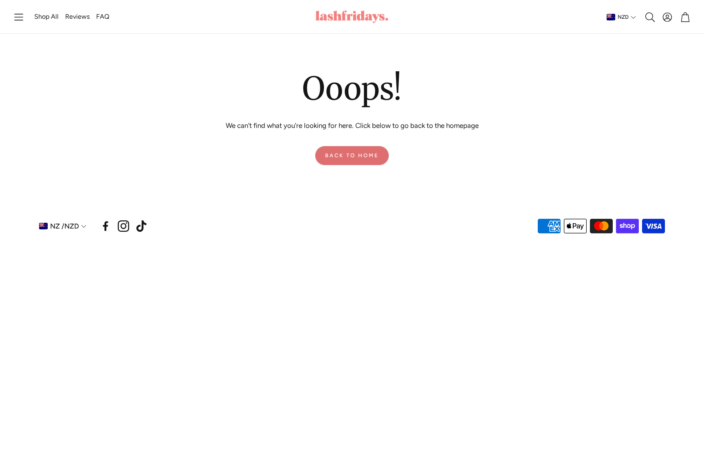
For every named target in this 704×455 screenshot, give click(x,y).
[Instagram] (123, 226)
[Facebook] (105, 226)
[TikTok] (141, 226)
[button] (18, 17)
